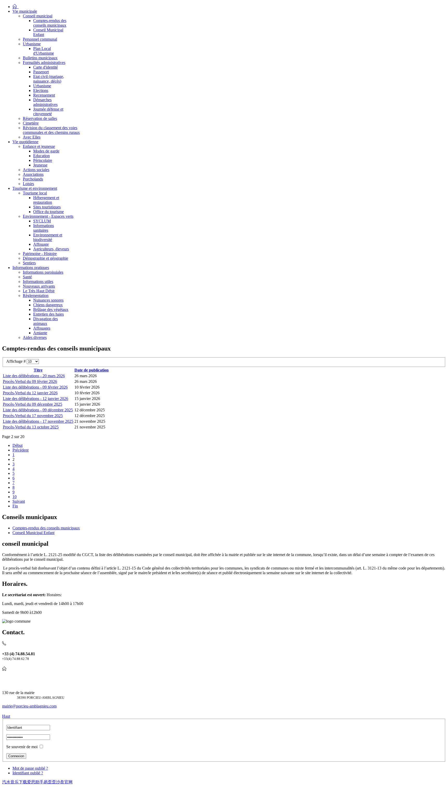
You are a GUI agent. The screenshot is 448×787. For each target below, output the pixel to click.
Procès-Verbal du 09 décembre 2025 (32, 404)
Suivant (18, 501)
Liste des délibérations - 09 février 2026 (35, 387)
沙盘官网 (64, 782)
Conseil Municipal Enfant (33, 532)
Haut (6, 716)
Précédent (20, 450)
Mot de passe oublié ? (30, 768)
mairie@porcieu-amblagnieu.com (29, 706)
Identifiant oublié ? (27, 773)
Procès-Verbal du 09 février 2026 (30, 381)
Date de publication (91, 370)
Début (17, 445)
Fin (15, 506)
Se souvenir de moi (22, 747)
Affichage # (16, 361)
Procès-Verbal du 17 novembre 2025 (33, 415)
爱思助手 (35, 782)
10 (14, 496)
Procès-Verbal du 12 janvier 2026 (30, 393)
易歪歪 (50, 782)
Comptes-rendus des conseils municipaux (46, 528)
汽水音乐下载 (14, 782)
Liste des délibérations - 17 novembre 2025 (38, 421)
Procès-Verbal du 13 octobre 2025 (31, 427)
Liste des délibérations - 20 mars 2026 (34, 376)
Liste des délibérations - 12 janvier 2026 (35, 398)
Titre (38, 370)
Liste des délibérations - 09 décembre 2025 (38, 410)
